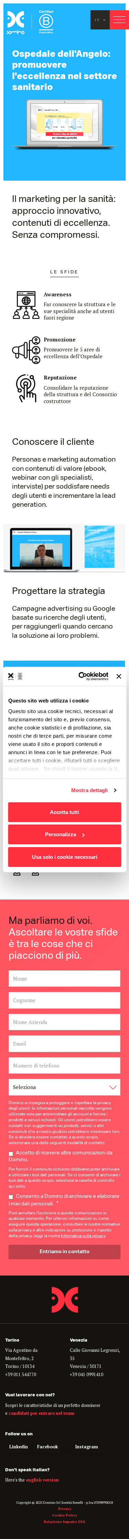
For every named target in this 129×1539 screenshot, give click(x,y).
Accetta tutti (64, 812)
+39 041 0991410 (86, 1375)
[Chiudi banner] (118, 676)
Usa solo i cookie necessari (64, 856)
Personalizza (60, 834)
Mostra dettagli (89, 790)
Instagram (86, 1447)
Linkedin (18, 1447)
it (98, 20)
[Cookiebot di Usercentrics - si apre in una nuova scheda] (81, 676)
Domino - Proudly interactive (30, 22)
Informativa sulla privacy (83, 1236)
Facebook (47, 1447)
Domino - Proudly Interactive (64, 1299)
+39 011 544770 (20, 1375)
